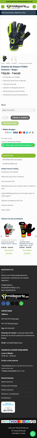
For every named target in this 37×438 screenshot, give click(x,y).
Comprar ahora (10, 123)
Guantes (14, 63)
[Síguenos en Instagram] (8, 303)
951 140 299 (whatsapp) (10, 319)
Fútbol (8, 63)
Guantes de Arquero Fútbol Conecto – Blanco (9, 243)
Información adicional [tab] (12, 160)
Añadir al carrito (20, 118)
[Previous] (4, 36)
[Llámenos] (21, 303)
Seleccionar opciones (8, 252)
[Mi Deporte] (18, 6)
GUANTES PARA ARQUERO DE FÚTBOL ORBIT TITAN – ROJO (26, 243)
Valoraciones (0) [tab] (9, 164)
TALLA (3, 105)
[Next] (32, 36)
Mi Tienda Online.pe (18, 431)
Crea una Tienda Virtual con (18, 428)
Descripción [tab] (7, 156)
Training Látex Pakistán (25, 63)
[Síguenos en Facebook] (4, 303)
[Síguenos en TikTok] (12, 303)
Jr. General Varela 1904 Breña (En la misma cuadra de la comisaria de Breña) (17, 335)
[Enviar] (34, 12)
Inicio (2, 63)
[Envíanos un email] (17, 303)
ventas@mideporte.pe (14, 343)
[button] (3, 7)
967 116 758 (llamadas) (9, 324)
